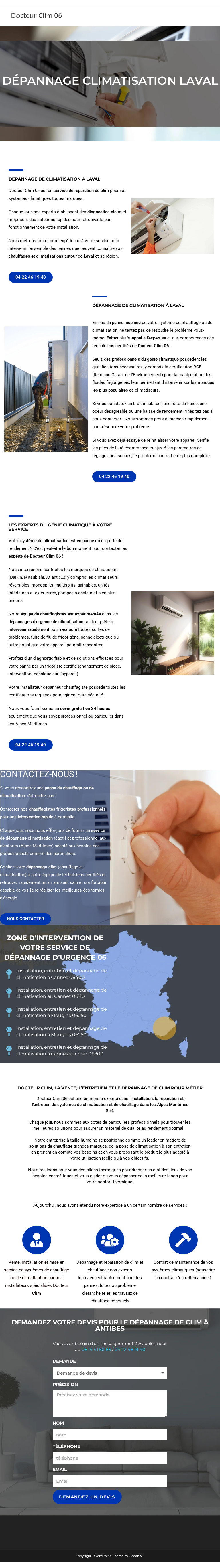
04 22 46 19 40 (130, 1349)
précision (65, 1384)
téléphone (66, 1446)
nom (58, 1423)
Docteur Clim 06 (36, 15)
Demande (64, 1361)
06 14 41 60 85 (96, 1349)
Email (60, 1469)
